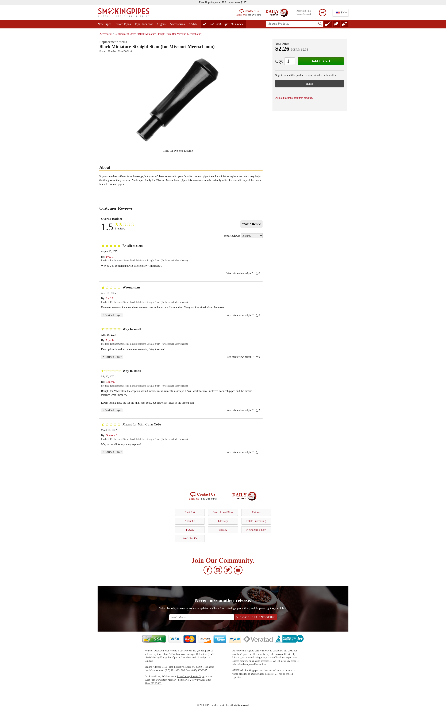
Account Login (304, 11)
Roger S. (111, 381)
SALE (193, 24)
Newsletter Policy (256, 529)
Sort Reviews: (232, 235)
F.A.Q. (190, 529)
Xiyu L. (110, 340)
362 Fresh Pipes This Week (226, 24)
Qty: (279, 61)
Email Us (241, 14)
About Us (189, 521)
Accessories (177, 24)
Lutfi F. (110, 298)
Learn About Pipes (223, 512)
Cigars (161, 24)
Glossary (223, 521)
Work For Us (190, 538)
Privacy (223, 529)
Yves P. (110, 256)
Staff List (190, 512)
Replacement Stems (125, 33)
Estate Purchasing (256, 521)
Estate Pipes (123, 24)
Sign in (309, 83)
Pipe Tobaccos (144, 24)
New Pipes (104, 24)
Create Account (304, 14)
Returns (256, 512)
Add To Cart (321, 61)
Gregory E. (112, 435)
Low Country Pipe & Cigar (190, 676)
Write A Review (251, 223)
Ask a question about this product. (294, 97)
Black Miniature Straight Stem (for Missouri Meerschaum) (170, 33)
